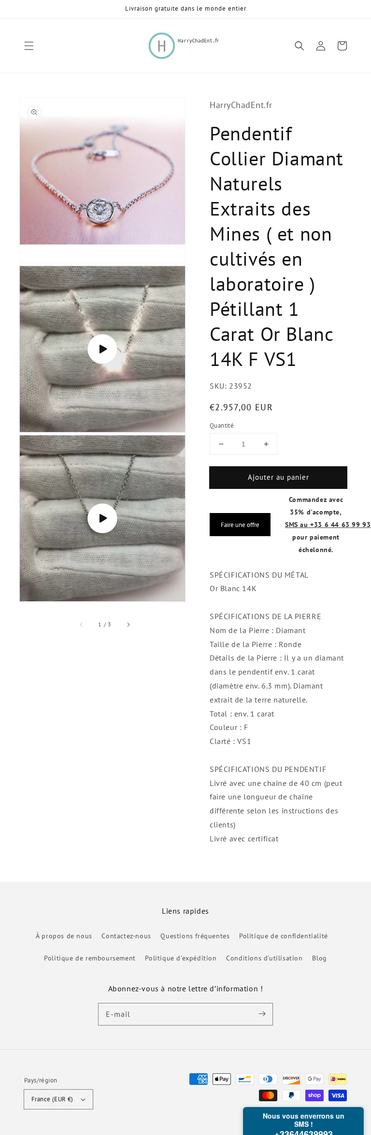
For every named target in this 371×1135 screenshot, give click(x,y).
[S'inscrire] (261, 1014)
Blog (319, 958)
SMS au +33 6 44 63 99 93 (328, 524)
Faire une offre (240, 524)
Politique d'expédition (180, 958)
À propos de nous (64, 936)
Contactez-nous (126, 936)
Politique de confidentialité (283, 936)
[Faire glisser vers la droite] (128, 624)
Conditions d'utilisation (264, 958)
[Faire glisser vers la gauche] (81, 624)
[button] (29, 45)
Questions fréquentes (194, 936)
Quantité (222, 425)
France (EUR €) (52, 1099)
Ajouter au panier (278, 477)
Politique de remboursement (90, 958)
